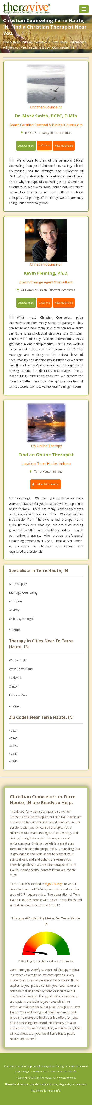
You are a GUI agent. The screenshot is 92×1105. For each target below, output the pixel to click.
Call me (45, 145)
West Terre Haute (21, 669)
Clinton (14, 686)
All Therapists (18, 584)
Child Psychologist (21, 619)
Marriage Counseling (23, 592)
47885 (13, 731)
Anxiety (14, 610)
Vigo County (53, 884)
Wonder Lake (18, 660)
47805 (13, 738)
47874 (13, 746)
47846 (13, 761)
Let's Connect (26, 145)
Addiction (15, 601)
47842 (13, 754)
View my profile (63, 145)
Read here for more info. (46, 1090)
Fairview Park (18, 695)
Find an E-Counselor (46, 484)
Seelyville (15, 678)
